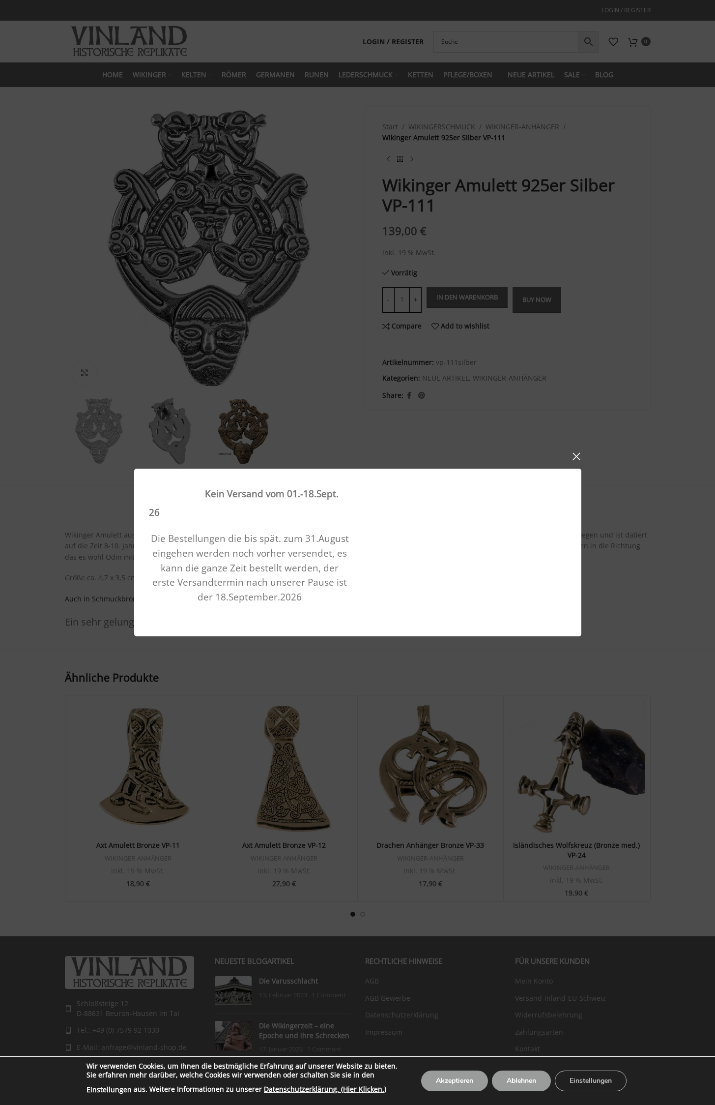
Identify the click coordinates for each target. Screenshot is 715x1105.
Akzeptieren (454, 1080)
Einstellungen (109, 1089)
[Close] (576, 456)
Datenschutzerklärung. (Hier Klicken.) (325, 1089)
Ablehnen (521, 1080)
